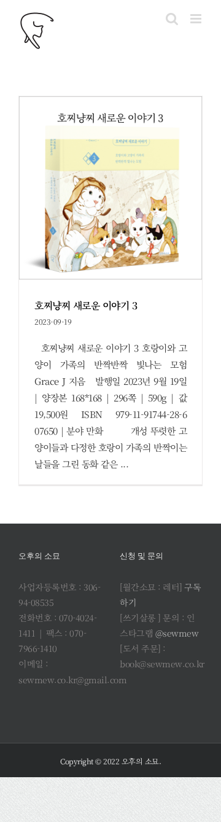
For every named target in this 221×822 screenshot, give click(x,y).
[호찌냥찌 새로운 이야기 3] (110, 187)
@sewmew (177, 633)
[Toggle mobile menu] (196, 18)
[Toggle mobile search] (172, 18)
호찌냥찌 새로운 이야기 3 (85, 305)
